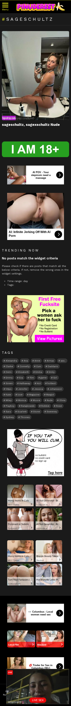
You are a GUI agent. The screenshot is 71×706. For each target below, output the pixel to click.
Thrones (25, 417)
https (9, 389)
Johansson (56, 389)
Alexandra (11, 360)
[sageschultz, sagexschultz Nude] (35, 75)
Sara (8, 411)
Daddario (53, 366)
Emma (9, 377)
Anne (37, 360)
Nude (50, 400)
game (44, 377)
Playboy (10, 406)
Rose (59, 406)
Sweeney (52, 411)
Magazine (34, 394)
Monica (22, 400)
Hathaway (24, 383)
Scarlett (22, 411)
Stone (36, 411)
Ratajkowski (28, 406)
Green (9, 383)
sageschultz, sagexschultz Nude (31, 124)
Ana (26, 360)
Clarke (9, 366)
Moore (36, 400)
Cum (38, 366)
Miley (9, 400)
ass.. (63, 360)
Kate (8, 394)
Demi (9, 372)
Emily (52, 372)
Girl (55, 377)
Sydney (10, 417)
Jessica (38, 389)
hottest (51, 383)
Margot (50, 394)
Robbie (45, 406)
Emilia (38, 372)
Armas (50, 360)
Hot (39, 383)
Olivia (62, 400)
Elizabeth (23, 372)
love (20, 394)
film (32, 377)
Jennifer (23, 389)
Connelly (25, 366)
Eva (21, 377)
